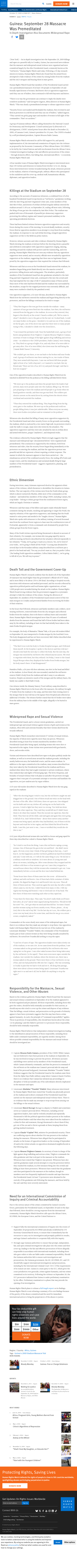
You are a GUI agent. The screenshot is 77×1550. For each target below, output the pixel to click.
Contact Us (6, 1516)
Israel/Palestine (13, 10)
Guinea (33, 1350)
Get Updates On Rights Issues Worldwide (23, 1499)
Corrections (15, 1516)
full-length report (47, 1288)
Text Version (20, 1520)
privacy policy (13, 1545)
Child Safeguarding (9, 1520)
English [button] (48, 4)
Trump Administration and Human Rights (34, 10)
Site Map (42, 1516)
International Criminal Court (58, 10)
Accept (58, 1542)
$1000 (26, 1329)
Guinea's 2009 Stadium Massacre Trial (30, 1353)
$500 (16, 1329)
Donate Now (61, 3)
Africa (27, 1350)
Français (29, 16)
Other (36, 1329)
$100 (26, 1324)
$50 (17, 1324)
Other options (69, 1542)
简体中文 (24, 16)
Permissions (34, 1516)
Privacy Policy (24, 1516)
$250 (35, 1324)
